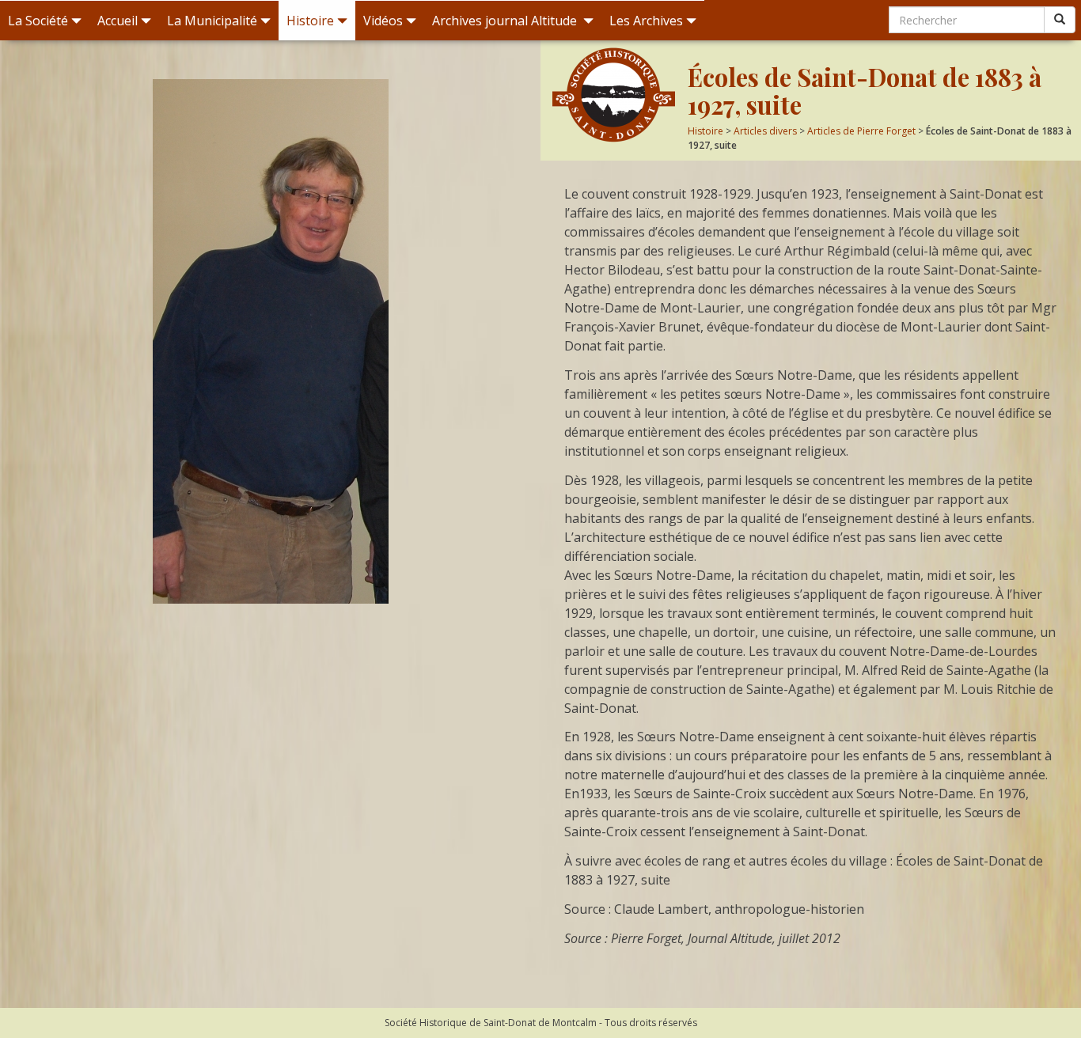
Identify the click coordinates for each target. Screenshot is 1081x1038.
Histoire (310, 20)
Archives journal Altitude (506, 20)
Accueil (117, 20)
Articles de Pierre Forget (861, 131)
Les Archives (646, 20)
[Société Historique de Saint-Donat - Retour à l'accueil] (614, 94)
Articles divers (765, 131)
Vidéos (383, 20)
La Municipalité (212, 20)
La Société (38, 20)
